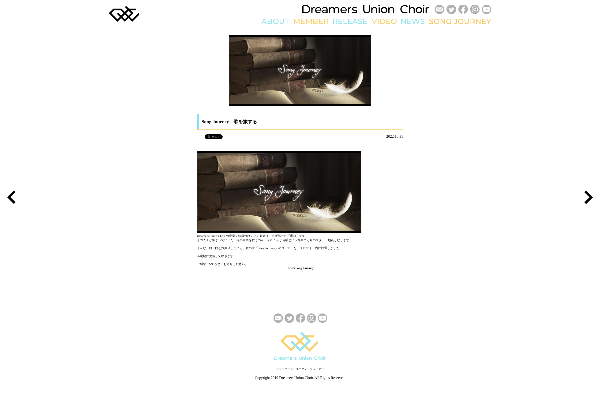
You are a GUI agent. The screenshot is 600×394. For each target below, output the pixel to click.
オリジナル (380, 37)
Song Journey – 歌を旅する (229, 121)
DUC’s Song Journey (300, 268)
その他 (377, 62)
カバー (377, 44)
